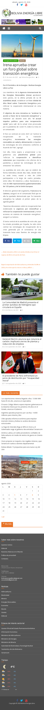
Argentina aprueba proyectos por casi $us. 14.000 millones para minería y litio (23, 469)
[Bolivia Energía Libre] (3, 28)
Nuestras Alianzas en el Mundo (12, 552)
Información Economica (9, 632)
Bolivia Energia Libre (28, 77)
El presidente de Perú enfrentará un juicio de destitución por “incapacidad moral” (20, 378)
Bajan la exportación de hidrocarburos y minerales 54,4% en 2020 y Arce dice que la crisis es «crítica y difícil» (20, 266)
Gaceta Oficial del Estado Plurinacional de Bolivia (18, 628)
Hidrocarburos (6, 592)
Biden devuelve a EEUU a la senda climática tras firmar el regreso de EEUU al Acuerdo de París (20, 253)
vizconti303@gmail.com (9, 580)
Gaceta (3, 612)
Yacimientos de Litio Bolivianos (11, 649)
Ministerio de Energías (9, 639)
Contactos (4, 559)
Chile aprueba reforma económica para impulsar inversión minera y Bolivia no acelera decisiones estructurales (19, 421)
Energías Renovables (10, 61)
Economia (9, 462)
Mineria (17, 462)
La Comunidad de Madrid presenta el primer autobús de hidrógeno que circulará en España (20, 305)
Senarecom (5, 653)
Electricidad (5, 595)
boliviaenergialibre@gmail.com (11, 578)
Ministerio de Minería (8, 642)
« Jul (2, 517)
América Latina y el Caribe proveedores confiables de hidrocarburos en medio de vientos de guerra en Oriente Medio (21, 435)
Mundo (22, 61)
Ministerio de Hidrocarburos (11, 635)
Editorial (4, 548)
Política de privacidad (8, 555)
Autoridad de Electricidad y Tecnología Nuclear (17, 646)
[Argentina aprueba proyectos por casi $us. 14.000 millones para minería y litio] (23, 456)
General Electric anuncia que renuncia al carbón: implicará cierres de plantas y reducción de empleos (21, 341)
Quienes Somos (6, 545)
